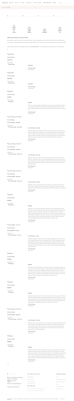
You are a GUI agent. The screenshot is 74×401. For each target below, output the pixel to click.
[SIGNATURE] (10, 54)
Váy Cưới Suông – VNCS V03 (13, 314)
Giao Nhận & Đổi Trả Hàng (61, 379)
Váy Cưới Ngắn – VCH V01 (13, 230)
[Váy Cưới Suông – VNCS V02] (14, 170)
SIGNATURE (30, 65)
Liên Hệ (57, 384)
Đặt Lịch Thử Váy (59, 388)
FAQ (57, 377)
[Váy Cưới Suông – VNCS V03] (14, 309)
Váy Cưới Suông (10, 57)
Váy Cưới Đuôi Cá (31, 377)
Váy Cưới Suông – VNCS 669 (13, 122)
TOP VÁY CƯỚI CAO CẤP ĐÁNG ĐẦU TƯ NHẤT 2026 (36, 390)
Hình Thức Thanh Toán (60, 381)
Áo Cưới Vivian (14, 381)
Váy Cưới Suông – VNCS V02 (13, 176)
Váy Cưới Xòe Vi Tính (31, 383)
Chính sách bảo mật (60, 386)
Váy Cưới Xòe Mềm (31, 381)
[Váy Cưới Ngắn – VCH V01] (13, 224)
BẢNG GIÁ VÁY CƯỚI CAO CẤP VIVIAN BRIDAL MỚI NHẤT (36, 388)
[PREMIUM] (10, 91)
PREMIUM (9, 97)
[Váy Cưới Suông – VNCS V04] (14, 143)
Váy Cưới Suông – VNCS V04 (13, 149)
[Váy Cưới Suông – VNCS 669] (14, 116)
